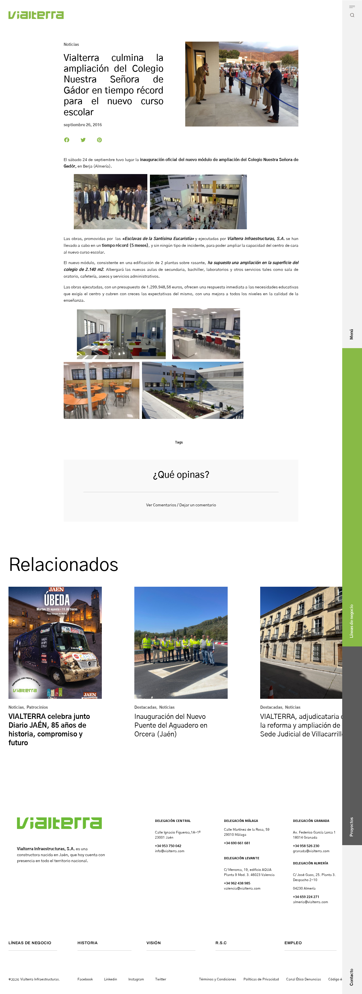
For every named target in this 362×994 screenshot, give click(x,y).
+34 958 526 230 (306, 846)
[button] (67, 139)
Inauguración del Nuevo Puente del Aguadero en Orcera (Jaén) (170, 726)
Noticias (71, 45)
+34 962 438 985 (237, 883)
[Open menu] (352, 7)
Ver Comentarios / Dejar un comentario (181, 505)
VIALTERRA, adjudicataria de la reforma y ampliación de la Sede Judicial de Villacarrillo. (304, 726)
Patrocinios (37, 708)
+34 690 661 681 (237, 843)
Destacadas (145, 708)
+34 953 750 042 (168, 846)
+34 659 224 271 (306, 897)
